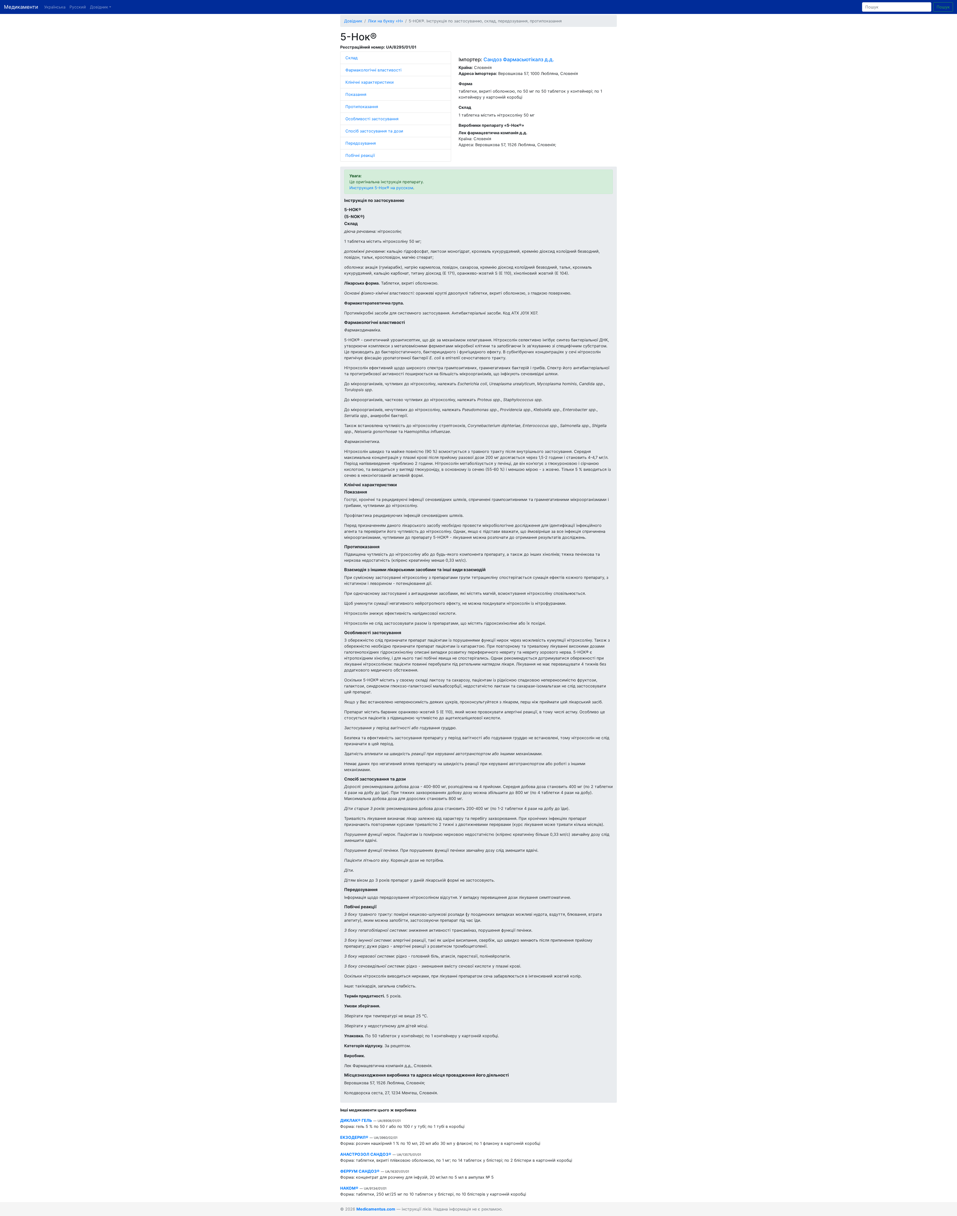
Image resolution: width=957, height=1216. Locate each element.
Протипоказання (361, 106)
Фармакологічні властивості (373, 69)
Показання (355, 94)
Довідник (353, 20)
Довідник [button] (99, 6)
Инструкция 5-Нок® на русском (381, 187)
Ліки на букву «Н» (385, 20)
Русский (78, 6)
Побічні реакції (360, 155)
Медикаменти (21, 7)
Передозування (360, 143)
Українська (55, 6)
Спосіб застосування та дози (374, 130)
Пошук (943, 6)
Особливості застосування (372, 118)
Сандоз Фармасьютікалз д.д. (518, 59)
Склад (351, 57)
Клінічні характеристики (369, 82)
